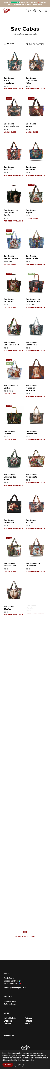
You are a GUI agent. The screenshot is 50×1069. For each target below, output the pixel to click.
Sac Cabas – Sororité (9, 742)
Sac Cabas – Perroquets (31, 475)
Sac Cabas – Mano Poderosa (11, 125)
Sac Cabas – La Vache (11, 386)
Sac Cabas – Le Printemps (33, 564)
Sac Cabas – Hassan (31, 521)
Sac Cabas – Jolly (31, 742)
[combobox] (33, 44)
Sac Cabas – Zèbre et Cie (10, 564)
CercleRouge (11, 1004)
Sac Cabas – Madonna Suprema (31, 388)
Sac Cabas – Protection (9, 521)
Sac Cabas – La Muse (33, 651)
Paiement (29, 1018)
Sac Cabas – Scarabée (31, 168)
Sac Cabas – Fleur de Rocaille (9, 652)
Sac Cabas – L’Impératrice (32, 871)
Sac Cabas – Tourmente (9, 828)
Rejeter (19, 1065)
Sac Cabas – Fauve (32, 828)
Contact (7, 1023)
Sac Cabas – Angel (32, 916)
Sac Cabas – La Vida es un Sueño (11, 212)
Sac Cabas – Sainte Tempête (31, 698)
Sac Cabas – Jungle (31, 607)
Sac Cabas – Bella (31, 785)
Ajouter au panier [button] (13, 89)
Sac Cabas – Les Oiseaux (12, 916)
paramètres (30, 1060)
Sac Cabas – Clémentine (31, 432)
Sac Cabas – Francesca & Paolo (10, 872)
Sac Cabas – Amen (31, 125)
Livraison (8, 1021)
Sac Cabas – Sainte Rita (31, 343)
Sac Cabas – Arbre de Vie (32, 257)
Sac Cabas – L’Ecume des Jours (10, 476)
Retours (28, 1021)
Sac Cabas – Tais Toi (9, 168)
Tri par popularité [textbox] (35, 44)
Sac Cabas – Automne (9, 300)
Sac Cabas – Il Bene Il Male (10, 785)
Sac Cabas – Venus (9, 696)
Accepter (8, 1065)
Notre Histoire (10, 1018)
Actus (27, 1023)
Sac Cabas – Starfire (9, 607)
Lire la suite (10, 132)
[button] (28, 10)
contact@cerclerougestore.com (16, 987)
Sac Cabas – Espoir (31, 211)
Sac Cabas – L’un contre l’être (31, 80)
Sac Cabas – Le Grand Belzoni (33, 300)
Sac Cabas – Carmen (9, 432)
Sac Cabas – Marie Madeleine (9, 80)
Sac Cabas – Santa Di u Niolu (11, 343)
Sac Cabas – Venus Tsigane (11, 257)
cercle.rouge (10, 1001)
